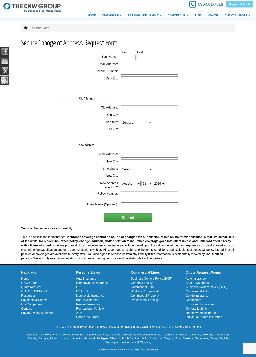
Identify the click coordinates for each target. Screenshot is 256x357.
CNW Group (29, 282)
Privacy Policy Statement (37, 312)
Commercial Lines (145, 272)
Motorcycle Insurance (90, 295)
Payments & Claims (34, 300)
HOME (92, 15)
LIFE (198, 15)
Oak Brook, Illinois (49, 334)
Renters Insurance (88, 304)
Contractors (193, 300)
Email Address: (108, 64)
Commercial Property (145, 295)
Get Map (196, 326)
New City (112, 161)
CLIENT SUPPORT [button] (236, 15)
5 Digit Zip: (110, 78)
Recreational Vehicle (90, 308)
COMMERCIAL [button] (177, 15)
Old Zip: (112, 129)
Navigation (29, 272)
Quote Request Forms (203, 272)
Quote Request (31, 287)
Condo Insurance (87, 317)
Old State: (111, 122)
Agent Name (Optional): (102, 204)
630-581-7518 (210, 4)
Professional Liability (145, 300)
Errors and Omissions (200, 304)
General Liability (142, 282)
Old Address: (109, 107)
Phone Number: (107, 71)
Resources (28, 295)
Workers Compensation (146, 291)
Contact (26, 308)
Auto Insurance (86, 278)
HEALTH (212, 15)
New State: (110, 168)
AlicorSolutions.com (118, 349)
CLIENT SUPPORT (34, 291)
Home (25, 278)
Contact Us (181, 326)
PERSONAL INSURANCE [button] (143, 15)
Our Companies (31, 304)
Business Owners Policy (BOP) (151, 278)
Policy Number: (107, 193)
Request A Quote (240, 4)
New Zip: (112, 175)
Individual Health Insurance (204, 317)
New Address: (108, 154)
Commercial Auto (142, 287)
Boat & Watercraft (87, 300)
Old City (112, 114)
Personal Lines (88, 272)
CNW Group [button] (111, 15)
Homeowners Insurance (92, 282)
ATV (79, 312)
